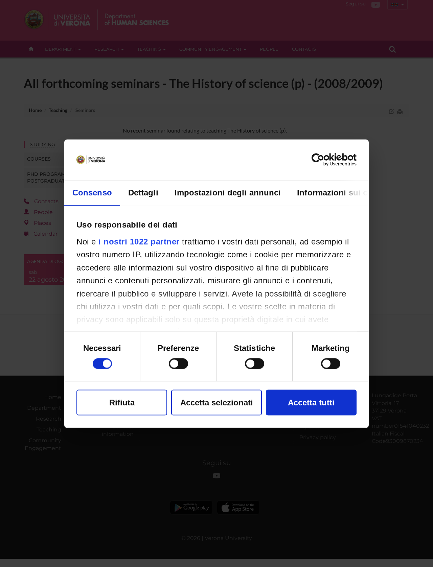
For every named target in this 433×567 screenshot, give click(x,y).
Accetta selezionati (216, 402)
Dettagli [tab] (143, 192)
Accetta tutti (311, 402)
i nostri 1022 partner (139, 241)
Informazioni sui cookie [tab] (343, 192)
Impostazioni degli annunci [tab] (228, 192)
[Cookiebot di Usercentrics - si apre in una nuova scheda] (327, 159)
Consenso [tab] (92, 192)
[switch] (178, 363)
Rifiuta (122, 402)
